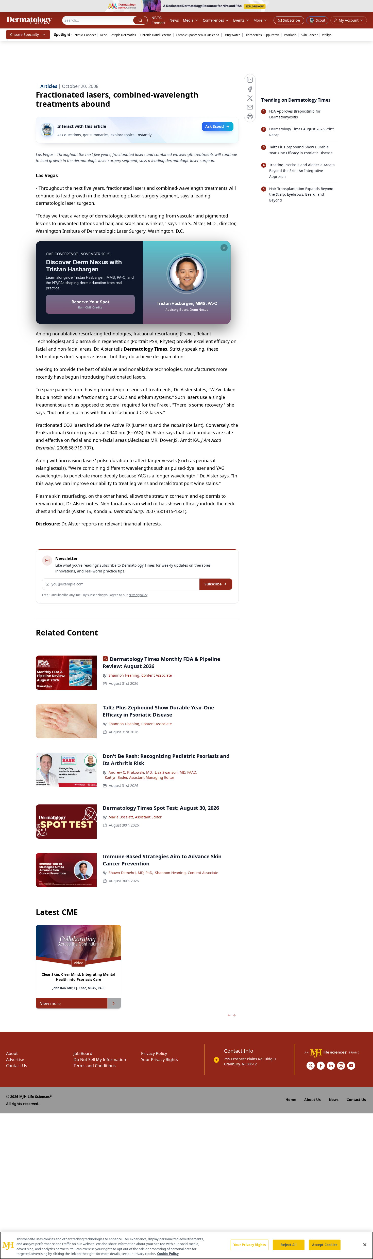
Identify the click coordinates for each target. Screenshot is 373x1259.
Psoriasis (290, 35)
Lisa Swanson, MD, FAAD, (176, 772)
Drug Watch (232, 35)
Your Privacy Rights (159, 1059)
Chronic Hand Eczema (156, 35)
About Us (312, 1099)
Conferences (213, 20)
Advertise (15, 1059)
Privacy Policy (154, 1053)
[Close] (364, 1244)
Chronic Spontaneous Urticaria (197, 35)
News (174, 20)
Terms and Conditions (95, 1065)
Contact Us (16, 1065)
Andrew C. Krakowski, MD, (131, 772)
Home (290, 1099)
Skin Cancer (309, 35)
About (12, 1053)
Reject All (289, 1244)
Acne (103, 35)
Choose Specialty (24, 34)
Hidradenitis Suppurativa (262, 35)
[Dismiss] (224, 247)
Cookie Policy (168, 1253)
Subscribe (213, 584)
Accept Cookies (324, 1244)
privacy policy (137, 595)
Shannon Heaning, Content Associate (140, 675)
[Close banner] (366, 6)
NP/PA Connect (158, 20)
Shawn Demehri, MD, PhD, (131, 872)
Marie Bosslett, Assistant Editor (135, 817)
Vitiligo (326, 35)
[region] (186, 1245)
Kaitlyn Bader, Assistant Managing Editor (139, 777)
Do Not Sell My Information (100, 1059)
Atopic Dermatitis (123, 35)
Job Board (83, 1053)
